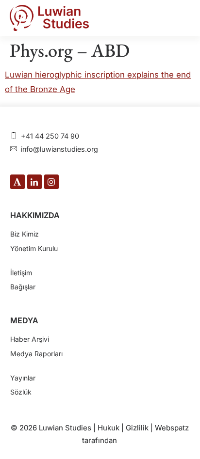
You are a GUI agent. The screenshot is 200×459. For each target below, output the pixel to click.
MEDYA (24, 320)
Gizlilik (137, 427)
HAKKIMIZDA (35, 215)
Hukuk (108, 427)
